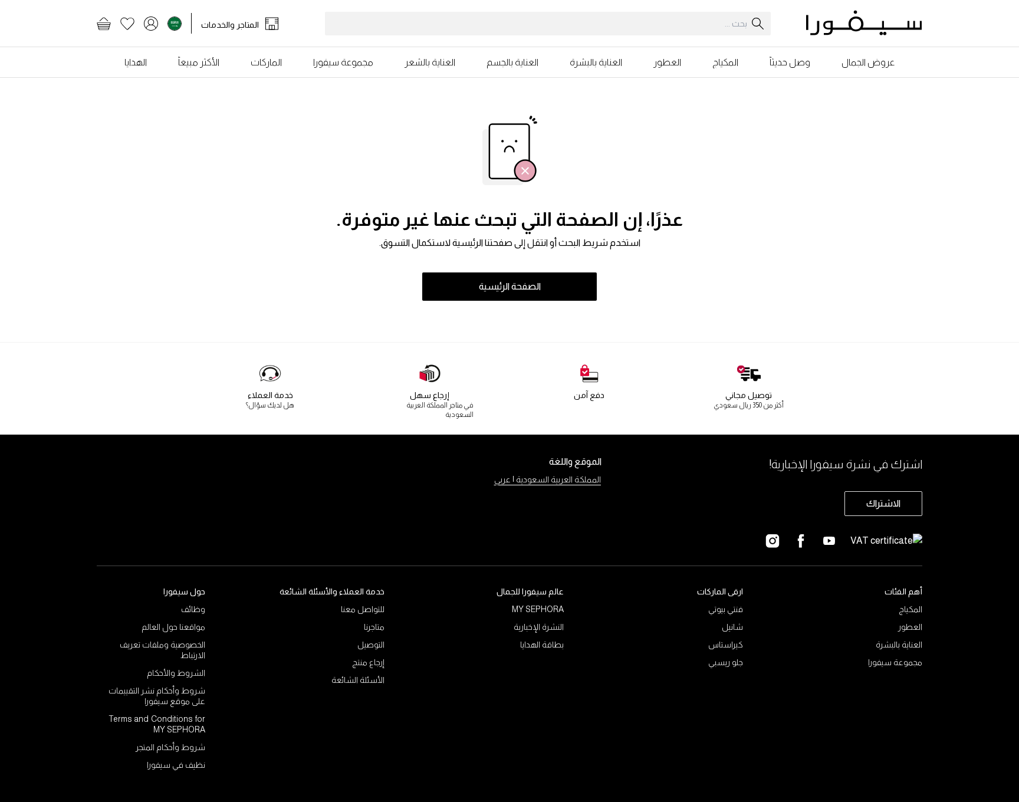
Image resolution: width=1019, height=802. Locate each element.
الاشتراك (883, 503)
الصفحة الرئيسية (510, 286)
